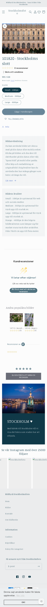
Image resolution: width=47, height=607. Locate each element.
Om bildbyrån (11, 520)
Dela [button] (7, 127)
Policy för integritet (14, 549)
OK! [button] (23, 602)
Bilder (8, 507)
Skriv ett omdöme (14, 72)
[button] (3, 12)
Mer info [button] (20, 595)
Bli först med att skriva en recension (23, 290)
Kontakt (9, 513)
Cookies (8, 537)
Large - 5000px (11, 102)
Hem (7, 501)
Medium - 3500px (13, 96)
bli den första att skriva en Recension (23, 376)
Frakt (12, 80)
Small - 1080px (12, 90)
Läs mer (9, 180)
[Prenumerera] (39, 566)
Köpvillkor (10, 543)
